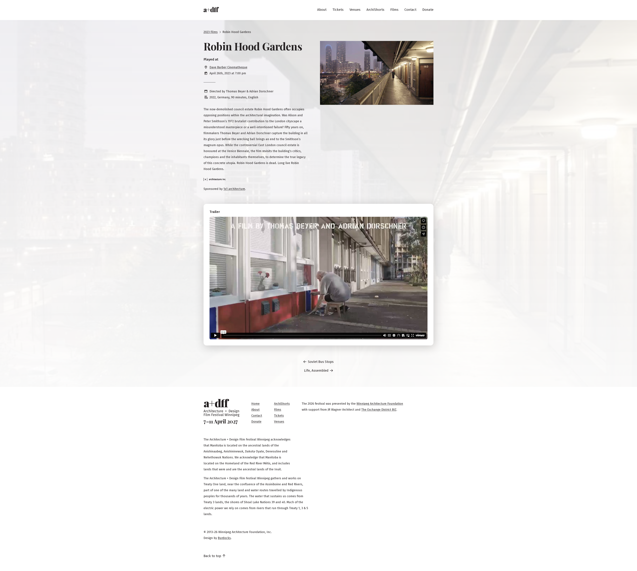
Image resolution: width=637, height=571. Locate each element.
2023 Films (211, 32)
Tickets (338, 10)
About (321, 10)
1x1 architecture (234, 189)
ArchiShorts (375, 10)
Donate (427, 10)
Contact (410, 10)
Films (394, 10)
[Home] (211, 9)
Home (255, 403)
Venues (355, 10)
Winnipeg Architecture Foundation (379, 403)
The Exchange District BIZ (378, 409)
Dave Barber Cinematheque (228, 67)
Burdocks (224, 538)
